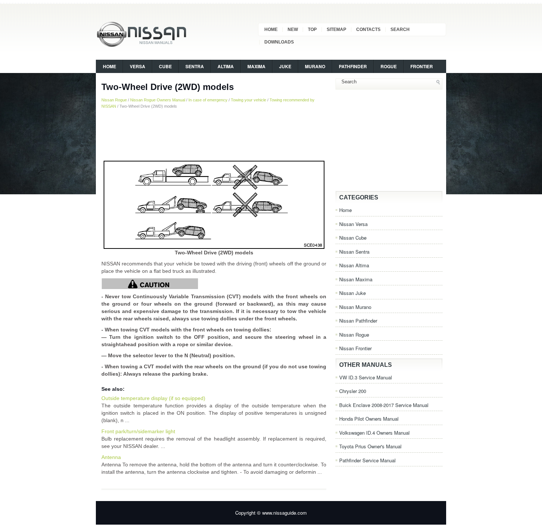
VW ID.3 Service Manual (365, 377)
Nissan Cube (352, 237)
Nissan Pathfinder (358, 320)
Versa (137, 66)
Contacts (368, 29)
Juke (285, 66)
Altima (226, 66)
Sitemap (336, 29)
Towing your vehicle (248, 100)
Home (271, 29)
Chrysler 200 (352, 390)
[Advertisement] (213, 134)
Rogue (389, 66)
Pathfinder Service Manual (367, 460)
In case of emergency (207, 100)
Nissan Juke (352, 292)
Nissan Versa (353, 223)
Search (400, 29)
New (293, 29)
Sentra (194, 66)
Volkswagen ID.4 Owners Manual (374, 432)
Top (312, 29)
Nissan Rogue (114, 100)
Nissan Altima (354, 265)
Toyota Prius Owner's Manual (370, 446)
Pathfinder (353, 66)
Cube (165, 66)
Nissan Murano (355, 306)
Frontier (421, 66)
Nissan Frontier (355, 348)
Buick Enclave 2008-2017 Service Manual (383, 404)
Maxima (256, 66)
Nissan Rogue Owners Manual (157, 100)
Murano (315, 66)
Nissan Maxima (355, 279)
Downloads (279, 42)
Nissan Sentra (354, 251)
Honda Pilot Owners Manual (369, 418)
